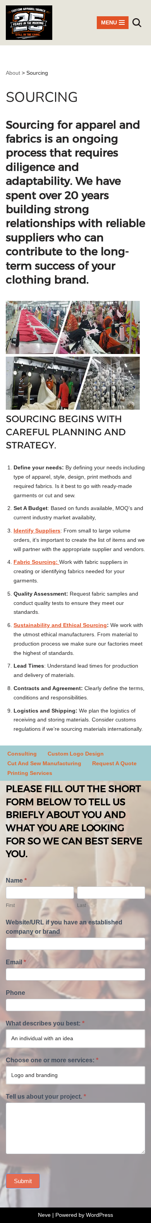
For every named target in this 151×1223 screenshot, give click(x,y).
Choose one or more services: (52, 1060)
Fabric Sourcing (35, 562)
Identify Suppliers (37, 530)
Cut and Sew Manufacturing (44, 763)
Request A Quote (114, 763)
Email (16, 962)
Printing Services (29, 773)
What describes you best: (45, 1023)
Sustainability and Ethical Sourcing (60, 625)
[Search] (136, 22)
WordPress (99, 1215)
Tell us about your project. (46, 1096)
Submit (23, 1181)
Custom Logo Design (76, 754)
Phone (15, 992)
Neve (44, 1215)
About (13, 73)
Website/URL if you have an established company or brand (64, 927)
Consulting (22, 754)
